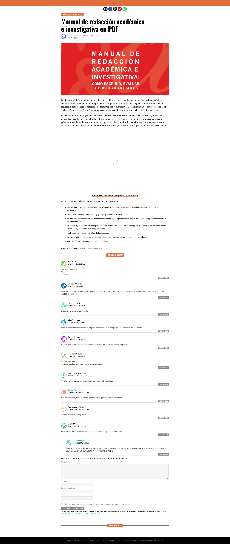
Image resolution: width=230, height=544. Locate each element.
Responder (163, 278)
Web (62, 495)
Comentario (66, 462)
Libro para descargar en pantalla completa (115, 195)
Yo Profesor (75, 38)
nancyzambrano (79, 441)
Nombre (64, 481)
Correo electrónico (68, 488)
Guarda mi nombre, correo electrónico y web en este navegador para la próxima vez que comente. (98, 504)
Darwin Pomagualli (75, 390)
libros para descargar (98, 248)
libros (83, 248)
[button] (63, 3)
